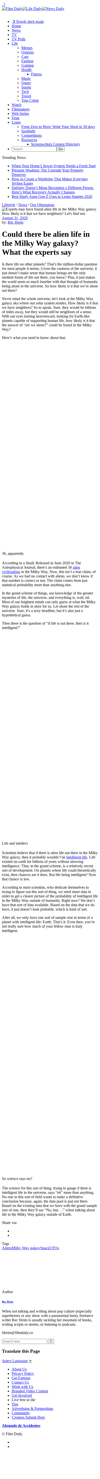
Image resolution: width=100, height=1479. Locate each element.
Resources (29, 140)
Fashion (27, 61)
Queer (26, 83)
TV (14, 35)
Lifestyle (8, 205)
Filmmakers (21, 109)
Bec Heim (15, 222)
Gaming (27, 65)
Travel (26, 96)
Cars (24, 57)
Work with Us (22, 1387)
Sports (26, 87)
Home (16, 26)
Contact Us (20, 1382)
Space (45, 1248)
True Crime (30, 100)
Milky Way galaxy (26, 1248)
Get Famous (21, 1378)
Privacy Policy (23, 1373)
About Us (19, 1369)
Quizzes (27, 52)
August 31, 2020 (15, 218)
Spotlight (28, 131)
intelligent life (76, 857)
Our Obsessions (42, 205)
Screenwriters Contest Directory (55, 144)
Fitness (36, 74)
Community (21, 1413)
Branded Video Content (30, 1391)
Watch (16, 105)
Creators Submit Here (28, 1417)
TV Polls (18, 39)
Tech (25, 92)
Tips (15, 1404)
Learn (16, 122)
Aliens (7, 1248)
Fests (15, 118)
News (16, 30)
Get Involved (22, 1395)
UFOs (54, 1248)
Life (15, 43)
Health (26, 70)
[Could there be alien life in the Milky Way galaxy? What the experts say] (35, 1292)
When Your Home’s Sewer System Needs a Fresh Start (54, 166)
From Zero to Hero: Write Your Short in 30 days (58, 127)
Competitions (31, 135)
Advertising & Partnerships (32, 1408)
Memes (27, 48)
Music (26, 78)
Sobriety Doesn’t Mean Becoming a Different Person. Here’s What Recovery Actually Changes (53, 190)
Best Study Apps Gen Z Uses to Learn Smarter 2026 (52, 196)
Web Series (20, 113)
